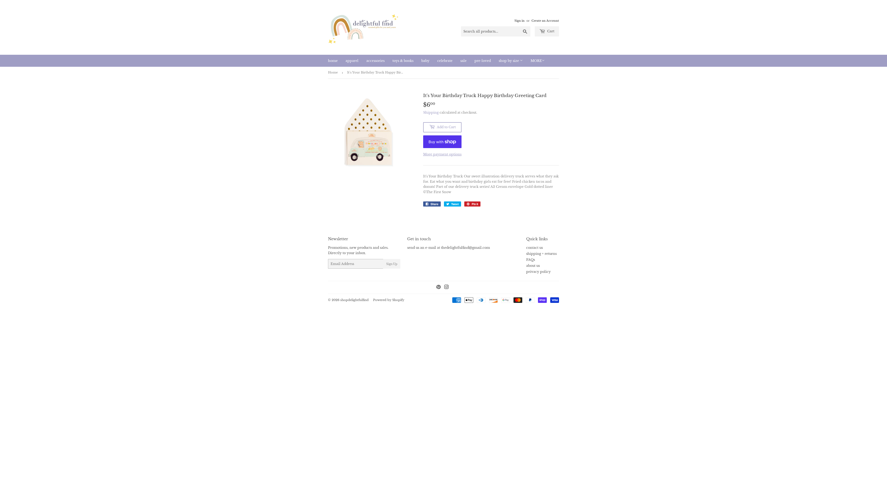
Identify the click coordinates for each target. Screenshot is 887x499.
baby (425, 61)
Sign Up (391, 264)
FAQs (530, 260)
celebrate (445, 61)
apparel (352, 61)
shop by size (509, 61)
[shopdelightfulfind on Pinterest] (438, 288)
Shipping (431, 112)
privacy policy (538, 272)
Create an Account (545, 20)
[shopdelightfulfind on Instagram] (446, 288)
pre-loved (482, 61)
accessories (375, 61)
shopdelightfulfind (354, 300)
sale (463, 61)
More (536, 61)
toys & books (402, 61)
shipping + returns (541, 254)
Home (333, 72)
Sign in (519, 20)
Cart (550, 31)
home (333, 61)
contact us (534, 248)
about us (533, 266)
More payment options (442, 154)
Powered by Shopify (388, 300)
